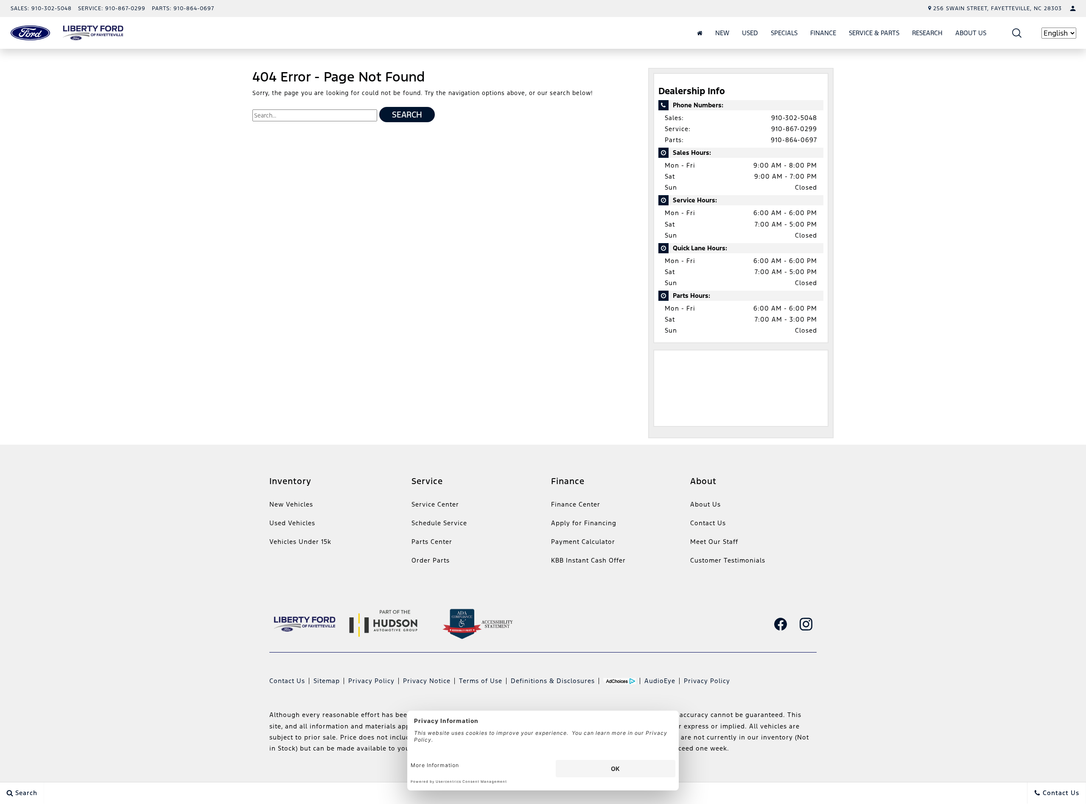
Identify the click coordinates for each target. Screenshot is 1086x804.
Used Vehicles (292, 523)
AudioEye (659, 681)
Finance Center (575, 504)
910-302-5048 (794, 118)
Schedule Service (439, 523)
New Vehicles (291, 504)
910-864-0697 (794, 140)
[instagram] (806, 624)
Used (750, 33)
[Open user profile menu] (1073, 8)
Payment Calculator (583, 542)
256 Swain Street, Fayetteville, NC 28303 (997, 8)
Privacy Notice (427, 681)
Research (927, 33)
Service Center (435, 504)
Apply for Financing (583, 523)
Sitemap (326, 681)
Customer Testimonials (727, 560)
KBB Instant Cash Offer (588, 560)
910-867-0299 (794, 129)
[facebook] (780, 624)
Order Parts (430, 560)
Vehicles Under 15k (300, 542)
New (722, 33)
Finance (823, 33)
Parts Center (431, 542)
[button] (1017, 33)
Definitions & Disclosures (553, 681)
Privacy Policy (371, 681)
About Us (970, 33)
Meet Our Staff (714, 542)
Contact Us (708, 523)
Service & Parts (874, 33)
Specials (784, 33)
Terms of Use (480, 681)
